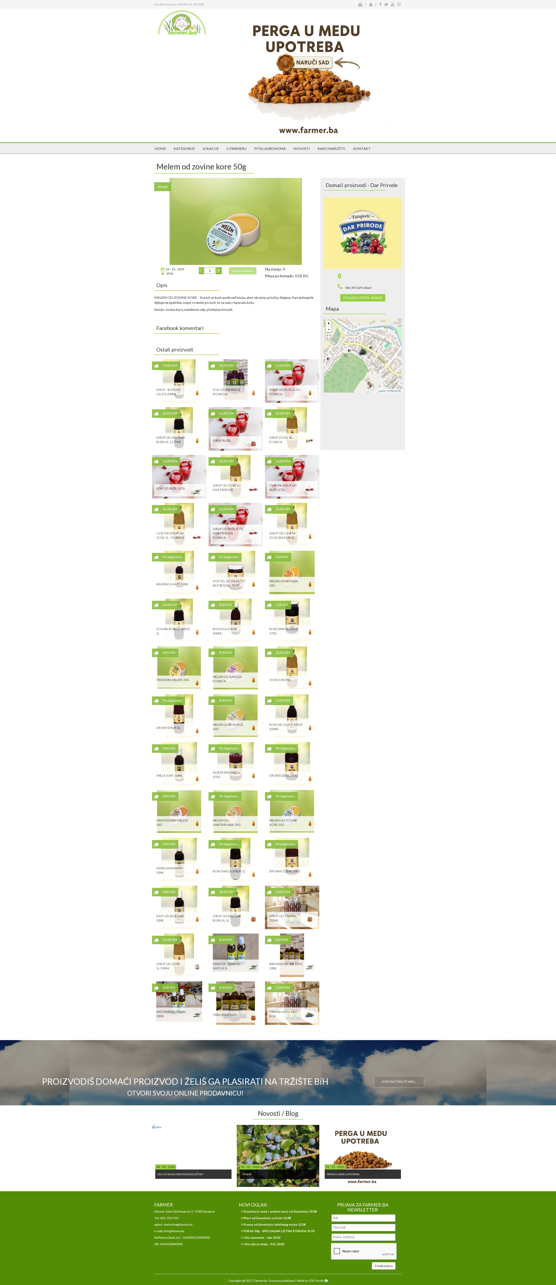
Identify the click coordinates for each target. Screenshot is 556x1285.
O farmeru (237, 148)
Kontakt (362, 148)
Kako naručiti (331, 148)
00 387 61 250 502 (191, 4)
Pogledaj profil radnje (362, 297)
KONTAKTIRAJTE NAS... (399, 1081)
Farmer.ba (395, 390)
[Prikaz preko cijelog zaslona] (328, 337)
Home (160, 148)
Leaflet (382, 390)
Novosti (302, 148)
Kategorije (184, 148)
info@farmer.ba (165, 4)
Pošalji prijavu (384, 1266)
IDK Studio (317, 1280)
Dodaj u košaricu (243, 271)
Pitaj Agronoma (270, 148)
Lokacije (211, 148)
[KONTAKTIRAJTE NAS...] (399, 1063)
